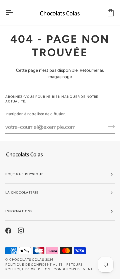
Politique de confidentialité (34, 264)
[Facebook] (8, 231)
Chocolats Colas (26, 259)
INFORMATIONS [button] (18, 211)
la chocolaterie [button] (22, 192)
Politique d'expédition (27, 269)
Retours (74, 264)
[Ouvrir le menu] (15, 12)
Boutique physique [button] (24, 174)
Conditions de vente (74, 269)
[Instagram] (21, 231)
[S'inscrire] (109, 126)
